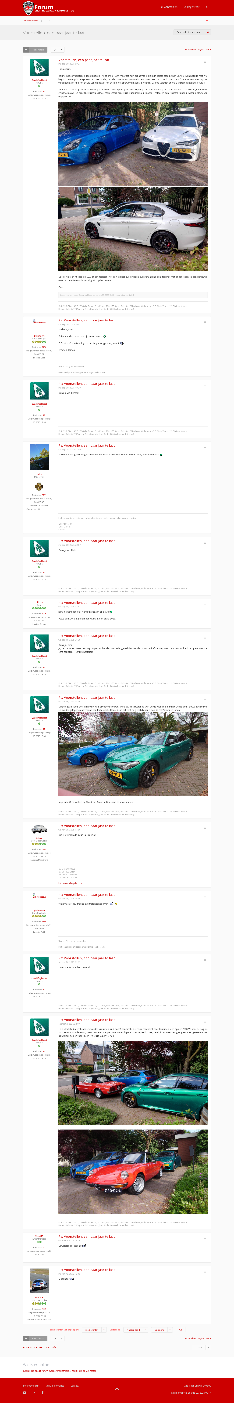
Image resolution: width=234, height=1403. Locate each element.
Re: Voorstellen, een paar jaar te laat (86, 320)
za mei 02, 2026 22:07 (69, 1023)
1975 (44, 613)
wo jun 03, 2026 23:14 (69, 1240)
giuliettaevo (39, 335)
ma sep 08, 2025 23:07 (69, 544)
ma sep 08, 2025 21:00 (69, 449)
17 (44, 91)
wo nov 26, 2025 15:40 (69, 701)
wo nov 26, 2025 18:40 (69, 898)
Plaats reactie (38, 49)
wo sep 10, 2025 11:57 (69, 606)
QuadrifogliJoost (39, 80)
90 (44, 1247)
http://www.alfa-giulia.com (70, 883)
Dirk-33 (39, 602)
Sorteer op (125, 1329)
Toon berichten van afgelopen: (73, 1329)
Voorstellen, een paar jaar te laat (54, 33)
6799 (44, 495)
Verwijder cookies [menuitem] (55, 1385)
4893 (44, 849)
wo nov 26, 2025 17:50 (69, 829)
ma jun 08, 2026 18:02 (69, 1273)
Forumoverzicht (30, 20)
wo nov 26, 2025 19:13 (69, 962)
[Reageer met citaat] (205, 62)
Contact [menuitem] (75, 1385)
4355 (44, 1309)
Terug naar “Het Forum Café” (41, 1347)
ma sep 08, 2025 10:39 (69, 387)
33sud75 (39, 1236)
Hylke (39, 474)
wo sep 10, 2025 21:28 (69, 639)
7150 (44, 347)
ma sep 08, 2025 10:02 (69, 324)
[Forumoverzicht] (48, 8)
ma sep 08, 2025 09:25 (69, 63)
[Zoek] (208, 32)
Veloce (39, 838)
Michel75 (39, 1297)
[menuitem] (169, 7)
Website (39, 509)
